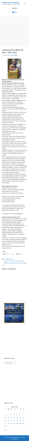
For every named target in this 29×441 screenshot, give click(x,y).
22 (20, 420)
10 (5, 417)
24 (5, 423)
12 (11, 417)
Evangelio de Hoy (8, 259)
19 (11, 420)
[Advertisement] (14, 31)
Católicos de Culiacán (10, 3)
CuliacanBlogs (14, 438)
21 (17, 420)
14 (17, 417)
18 (8, 420)
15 (20, 417)
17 (5, 420)
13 (14, 417)
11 (8, 417)
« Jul (5, 430)
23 (23, 420)
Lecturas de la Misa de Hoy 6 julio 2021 (14, 261)
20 (14, 420)
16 (23, 417)
